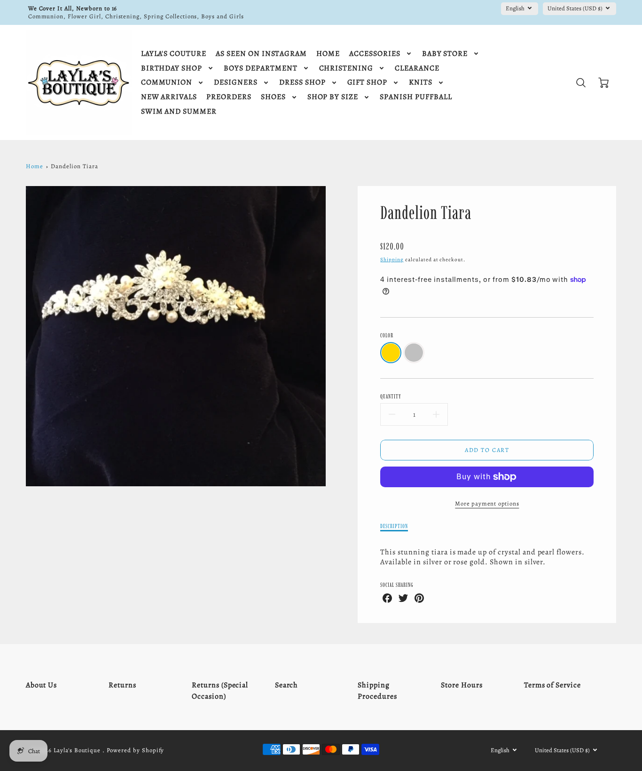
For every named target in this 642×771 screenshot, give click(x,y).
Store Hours (462, 685)
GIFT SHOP (367, 82)
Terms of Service (552, 685)
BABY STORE (445, 54)
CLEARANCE (417, 68)
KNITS (420, 82)
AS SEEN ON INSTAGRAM (261, 54)
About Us (41, 685)
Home (34, 166)
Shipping (392, 259)
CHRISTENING (346, 68)
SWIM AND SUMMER (179, 112)
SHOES (273, 97)
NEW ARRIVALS (169, 97)
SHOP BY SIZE (333, 97)
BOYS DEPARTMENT (260, 68)
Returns (122, 685)
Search (286, 685)
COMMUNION (167, 82)
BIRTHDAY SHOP (171, 68)
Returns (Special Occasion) (220, 690)
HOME (328, 54)
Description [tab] (394, 526)
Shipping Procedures (377, 690)
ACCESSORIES (374, 54)
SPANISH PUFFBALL (416, 97)
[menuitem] (173, 54)
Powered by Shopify (135, 750)
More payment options (487, 503)
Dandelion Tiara (74, 166)
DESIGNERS (236, 82)
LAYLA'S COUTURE (173, 54)
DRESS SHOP (302, 82)
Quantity (390, 396)
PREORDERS (228, 97)
